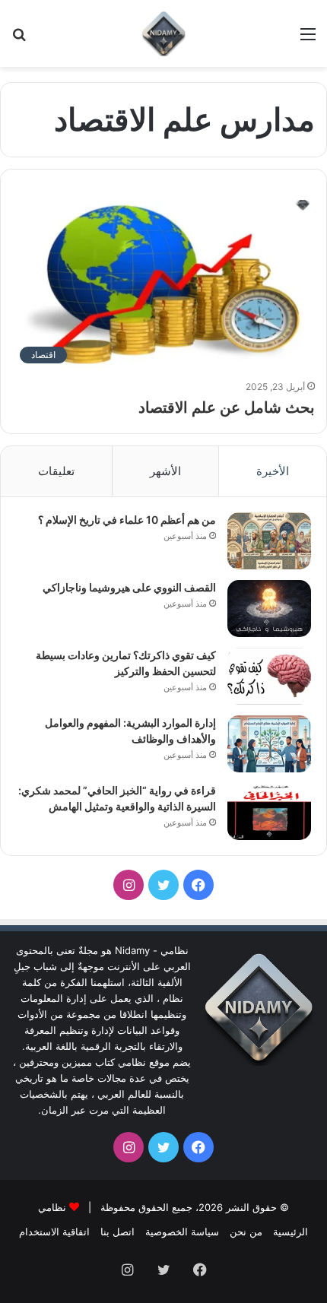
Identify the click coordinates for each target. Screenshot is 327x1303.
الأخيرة (272, 471)
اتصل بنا (117, 1231)
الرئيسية (290, 1231)
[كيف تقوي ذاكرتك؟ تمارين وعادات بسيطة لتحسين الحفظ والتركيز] (269, 676)
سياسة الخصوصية (182, 1231)
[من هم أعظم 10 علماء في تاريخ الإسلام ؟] (269, 540)
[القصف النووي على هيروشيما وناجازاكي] (269, 608)
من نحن (246, 1231)
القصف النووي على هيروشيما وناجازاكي (129, 587)
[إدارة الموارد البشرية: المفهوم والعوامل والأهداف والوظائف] (269, 743)
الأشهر (165, 471)
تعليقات (56, 471)
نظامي (52, 1207)
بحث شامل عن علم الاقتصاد (226, 407)
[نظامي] (163, 33)
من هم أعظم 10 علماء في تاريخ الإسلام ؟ (127, 519)
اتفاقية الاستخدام (54, 1231)
